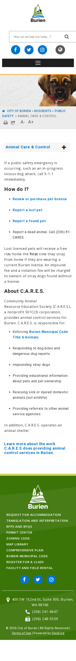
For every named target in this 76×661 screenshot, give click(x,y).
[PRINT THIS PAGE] (6, 122)
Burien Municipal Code (27, 556)
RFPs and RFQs (19, 526)
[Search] (66, 36)
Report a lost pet (27, 210)
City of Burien (19, 111)
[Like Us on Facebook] (15, 49)
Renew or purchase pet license (40, 199)
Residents (42, 111)
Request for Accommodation (33, 514)
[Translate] (60, 49)
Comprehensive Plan (24, 550)
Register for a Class (25, 562)
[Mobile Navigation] (38, 63)
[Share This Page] (13, 122)
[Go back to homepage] (38, 21)
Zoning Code (18, 538)
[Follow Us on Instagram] (42, 49)
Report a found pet (29, 221)
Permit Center (19, 532)
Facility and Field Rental (29, 568)
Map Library (17, 544)
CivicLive (58, 633)
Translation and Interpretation (37, 520)
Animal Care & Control (28, 147)
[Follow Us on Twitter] (29, 49)
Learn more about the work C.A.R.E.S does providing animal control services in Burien (34, 448)
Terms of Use (21, 633)
